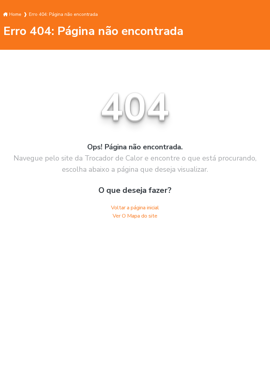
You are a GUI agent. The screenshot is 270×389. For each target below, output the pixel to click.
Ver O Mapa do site (135, 216)
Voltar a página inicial (135, 207)
